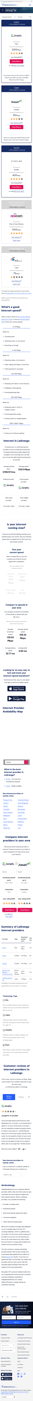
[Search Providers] (13, 1345)
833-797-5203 (19, 66)
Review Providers (5, 1341)
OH (7, 1297)
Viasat (16, 88)
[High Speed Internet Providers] (9, 5)
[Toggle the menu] (30, 5)
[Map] (16, 739)
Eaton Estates (8, 812)
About (18, 1361)
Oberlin (5, 806)
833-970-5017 (19, 191)
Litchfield (6, 809)
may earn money (7, 1)
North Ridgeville (23, 803)
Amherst (20, 806)
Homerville (21, 812)
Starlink (16, 148)
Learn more (16, 240)
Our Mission (20, 1364)
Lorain (20, 815)
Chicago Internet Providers (23, 1341)
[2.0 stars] (14, 53)
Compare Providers (5, 1338)
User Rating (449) (16, 123)
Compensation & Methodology (8, 1392)
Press (18, 1370)
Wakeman (21, 822)
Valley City (6, 828)
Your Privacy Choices (8, 1393)
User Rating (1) (16, 237)
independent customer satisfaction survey (18, 293)
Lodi (19, 828)
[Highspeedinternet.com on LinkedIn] (21, 1377)
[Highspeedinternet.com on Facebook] (18, 1374)
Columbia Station (23, 800)
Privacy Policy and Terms (22, 1392)
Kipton (5, 825)
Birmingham (21, 809)
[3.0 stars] (16, 53)
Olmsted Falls (22, 818)
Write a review (9, 1097)
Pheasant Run (7, 800)
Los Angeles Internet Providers (24, 1338)
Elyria (5, 818)
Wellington (6, 815)
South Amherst (8, 822)
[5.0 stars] (22, 53)
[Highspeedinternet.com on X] (21, 1374)
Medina (20, 825)
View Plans (15, 61)
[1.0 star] (11, 53)
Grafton (5, 803)
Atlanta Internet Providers (23, 1355)
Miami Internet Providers (23, 1352)
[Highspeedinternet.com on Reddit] (18, 1377)
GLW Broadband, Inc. (16, 249)
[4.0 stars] (19, 53)
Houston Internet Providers (23, 1344)
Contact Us (20, 1367)
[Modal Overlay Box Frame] (16, 1315)
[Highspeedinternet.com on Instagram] (24, 1374)
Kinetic (16, 22)
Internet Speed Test (5, 1361)
